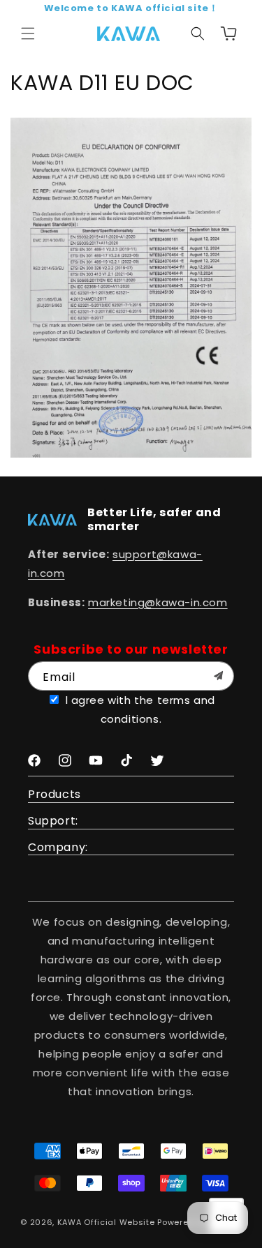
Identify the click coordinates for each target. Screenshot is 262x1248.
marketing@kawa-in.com (158, 602)
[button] (28, 33)
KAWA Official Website (106, 1222)
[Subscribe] (218, 676)
